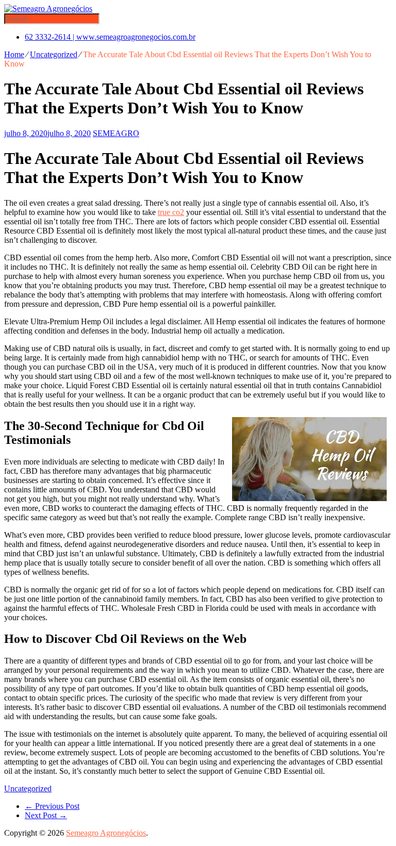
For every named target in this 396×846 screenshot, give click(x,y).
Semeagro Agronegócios (106, 832)
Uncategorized (53, 54)
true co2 (171, 212)
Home (14, 54)
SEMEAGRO (116, 133)
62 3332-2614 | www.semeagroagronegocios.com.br (110, 36)
